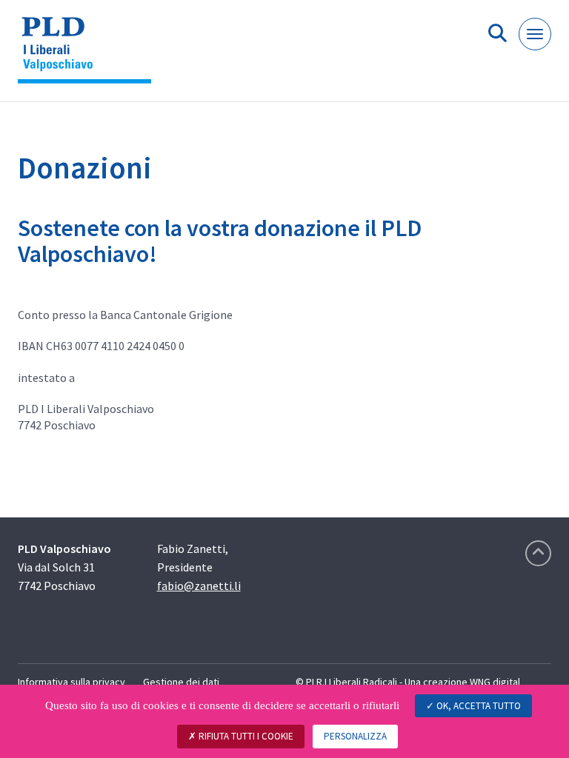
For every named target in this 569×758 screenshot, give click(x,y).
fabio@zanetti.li (199, 585)
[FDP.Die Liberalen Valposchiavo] (90, 56)
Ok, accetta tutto (477, 706)
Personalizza (355, 736)
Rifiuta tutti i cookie (244, 736)
